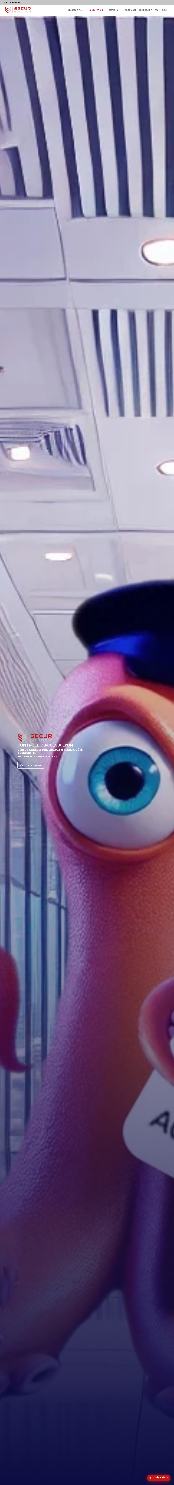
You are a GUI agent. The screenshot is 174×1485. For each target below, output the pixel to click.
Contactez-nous (30, 765)
